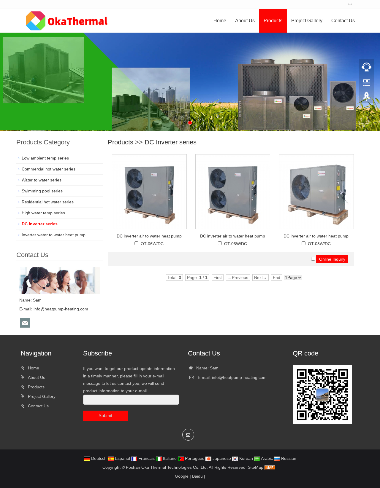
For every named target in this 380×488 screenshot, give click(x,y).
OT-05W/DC (235, 243)
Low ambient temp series (45, 158)
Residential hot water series (48, 202)
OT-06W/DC (152, 243)
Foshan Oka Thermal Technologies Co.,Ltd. (167, 467)
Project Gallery (306, 20)
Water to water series (41, 180)
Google (182, 476)
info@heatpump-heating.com (61, 309)
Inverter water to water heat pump (54, 234)
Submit (105, 415)
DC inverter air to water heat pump (149, 236)
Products (273, 20)
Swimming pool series (42, 191)
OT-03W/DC (319, 243)
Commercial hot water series (48, 169)
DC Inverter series (171, 142)
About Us (245, 20)
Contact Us (343, 20)
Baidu (197, 476)
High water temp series (43, 212)
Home (219, 20)
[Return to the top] (366, 98)
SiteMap (255, 467)
